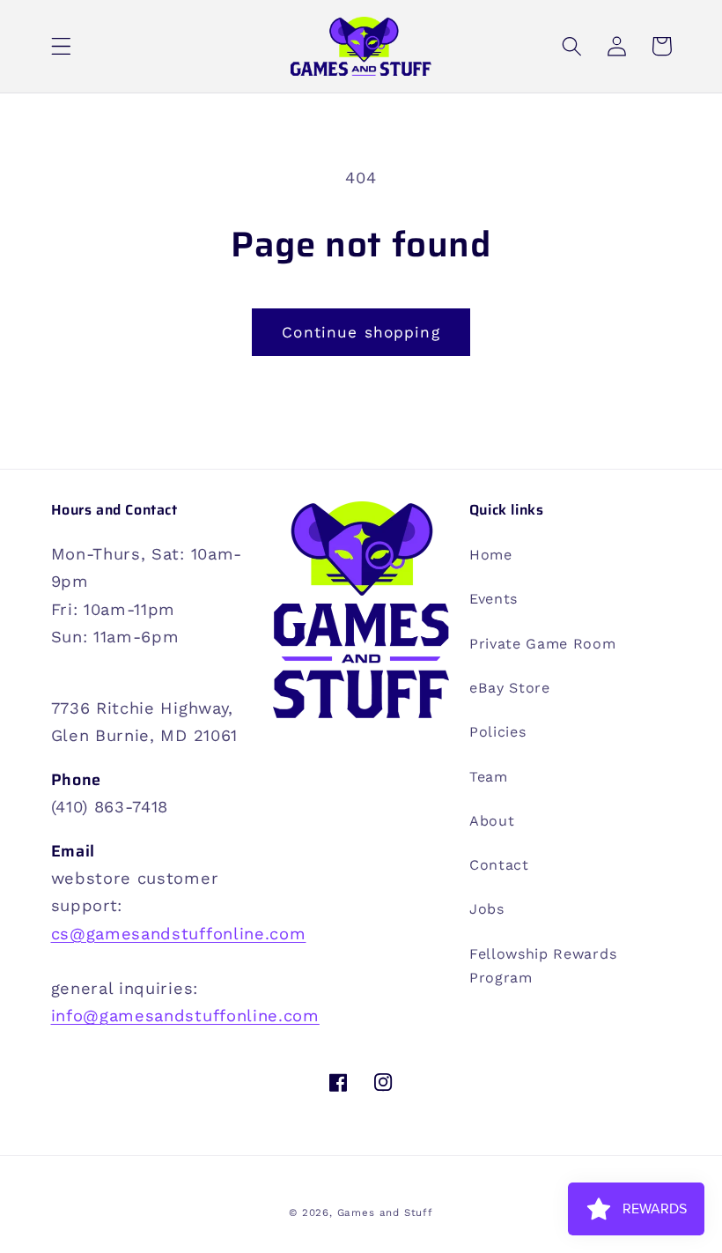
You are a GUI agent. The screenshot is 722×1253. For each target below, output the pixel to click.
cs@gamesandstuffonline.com (178, 933)
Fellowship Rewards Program (542, 965)
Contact (499, 864)
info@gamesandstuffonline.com (185, 1015)
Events (493, 598)
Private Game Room (542, 643)
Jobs (487, 909)
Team (488, 776)
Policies (498, 731)
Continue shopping (361, 332)
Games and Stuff (385, 1212)
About (491, 820)
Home (490, 554)
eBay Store (509, 687)
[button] (61, 46)
